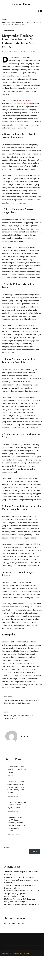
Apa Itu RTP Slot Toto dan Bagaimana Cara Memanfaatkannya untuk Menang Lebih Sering (16, 787)
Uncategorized (8, 31)
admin (34, 51)
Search (7, 848)
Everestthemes (22, 953)
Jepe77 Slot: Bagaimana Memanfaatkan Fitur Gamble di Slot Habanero (21, 701)
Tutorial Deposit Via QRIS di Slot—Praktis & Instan (16, 769)
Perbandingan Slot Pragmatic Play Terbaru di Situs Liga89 (19, 717)
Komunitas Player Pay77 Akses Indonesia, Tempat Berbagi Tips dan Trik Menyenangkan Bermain (21, 893)
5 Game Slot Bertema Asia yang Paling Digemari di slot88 (16, 805)
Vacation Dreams (22, 4)
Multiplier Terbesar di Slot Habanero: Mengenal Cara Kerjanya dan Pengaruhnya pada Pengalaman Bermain (21, 902)
